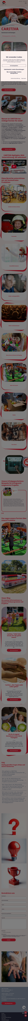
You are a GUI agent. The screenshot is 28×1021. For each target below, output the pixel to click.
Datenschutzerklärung (15, 78)
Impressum (23, 78)
